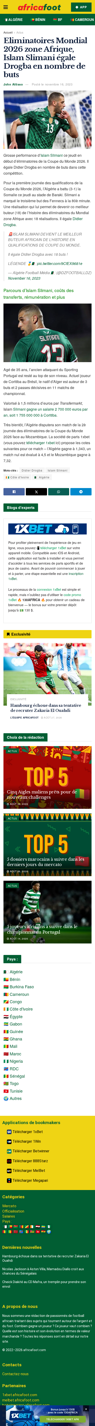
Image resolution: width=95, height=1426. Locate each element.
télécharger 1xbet (40, 442)
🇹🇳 (38, 1232)
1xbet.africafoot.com (19, 1395)
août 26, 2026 (18, 804)
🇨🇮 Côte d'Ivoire (17, 477)
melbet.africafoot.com (20, 1400)
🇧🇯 (10, 1226)
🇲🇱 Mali (10, 1046)
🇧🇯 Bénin (37, 19)
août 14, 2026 (18, 938)
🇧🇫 (15, 1226)
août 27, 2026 (52, 717)
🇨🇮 (32, 1226)
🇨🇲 (21, 1226)
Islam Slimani (52, 155)
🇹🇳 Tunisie (13, 1091)
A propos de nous (20, 1306)
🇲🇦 (15, 1232)
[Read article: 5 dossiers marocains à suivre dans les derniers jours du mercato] (47, 844)
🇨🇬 (26, 1226)
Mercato (9, 1206)
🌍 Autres (12, 1098)
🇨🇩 (21, 1232)
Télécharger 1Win (26, 1141)
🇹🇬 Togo (11, 1083)
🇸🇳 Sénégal (14, 1076)
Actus (19, 32)
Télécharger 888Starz (30, 1161)
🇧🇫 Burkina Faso (18, 986)
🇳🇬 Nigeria (13, 1061)
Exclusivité (18, 699)
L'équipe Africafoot (24, 717)
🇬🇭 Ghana (12, 1039)
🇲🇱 (10, 1232)
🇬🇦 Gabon (12, 1024)
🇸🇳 (26, 1232)
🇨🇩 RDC (11, 1068)
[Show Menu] (5, 7)
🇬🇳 (4, 1232)
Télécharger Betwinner (30, 1151)
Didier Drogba (32, 470)
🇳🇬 (49, 1226)
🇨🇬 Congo (12, 1001)
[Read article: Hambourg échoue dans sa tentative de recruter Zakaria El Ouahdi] (47, 674)
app (83, 7)
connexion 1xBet (49, 589)
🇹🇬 (32, 1232)
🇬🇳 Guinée (13, 1031)
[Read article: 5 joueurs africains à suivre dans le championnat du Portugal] (47, 912)
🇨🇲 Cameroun (82, 19)
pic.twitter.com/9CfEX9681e (59, 263)
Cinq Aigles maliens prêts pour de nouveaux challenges (42, 795)
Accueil (8, 32)
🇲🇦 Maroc (12, 1054)
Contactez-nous (15, 1374)
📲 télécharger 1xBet (51, 547)
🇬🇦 (43, 1226)
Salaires (8, 1216)
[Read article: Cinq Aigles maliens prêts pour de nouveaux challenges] (47, 777)
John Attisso (13, 84)
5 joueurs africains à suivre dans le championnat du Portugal (42, 929)
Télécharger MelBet (28, 1170)
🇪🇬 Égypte (13, 1016)
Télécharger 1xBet (27, 1132)
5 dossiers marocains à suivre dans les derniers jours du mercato (45, 862)
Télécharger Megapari (30, 1180)
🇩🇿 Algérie (13, 19)
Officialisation (13, 1211)
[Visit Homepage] (39, 7)
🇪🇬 (38, 1226)
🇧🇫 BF (57, 19)
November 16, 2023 (24, 278)
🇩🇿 (4, 1226)
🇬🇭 (43, 1232)
